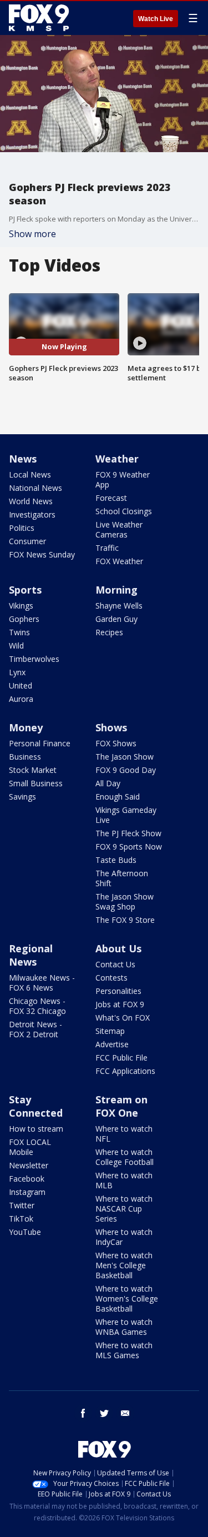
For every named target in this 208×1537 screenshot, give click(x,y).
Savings (22, 796)
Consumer (27, 541)
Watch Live (155, 19)
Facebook (26, 1178)
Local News (30, 474)
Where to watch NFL (124, 1133)
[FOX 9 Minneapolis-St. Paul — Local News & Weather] (41, 17)
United (20, 685)
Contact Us (115, 964)
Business (25, 756)
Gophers (24, 619)
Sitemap (110, 1031)
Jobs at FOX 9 (119, 1004)
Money (26, 727)
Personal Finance (39, 743)
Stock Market (33, 770)
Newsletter (28, 1165)
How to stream (36, 1128)
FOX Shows (115, 743)
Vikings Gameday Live (125, 815)
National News (35, 488)
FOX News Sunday (42, 554)
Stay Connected (36, 1106)
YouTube (25, 1232)
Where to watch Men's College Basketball (124, 1265)
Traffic (107, 548)
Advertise (112, 1044)
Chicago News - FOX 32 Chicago (37, 1006)
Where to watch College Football (124, 1157)
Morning (116, 589)
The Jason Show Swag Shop (124, 901)
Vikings (21, 605)
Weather (117, 458)
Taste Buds (115, 860)
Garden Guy (116, 619)
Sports (25, 589)
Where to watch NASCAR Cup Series (124, 1208)
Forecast (111, 498)
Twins (19, 632)
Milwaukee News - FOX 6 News (42, 982)
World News (31, 501)
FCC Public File (121, 1057)
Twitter (21, 1205)
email (125, 1413)
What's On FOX (122, 1017)
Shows (111, 727)
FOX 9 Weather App (122, 479)
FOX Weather (119, 561)
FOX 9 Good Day (125, 770)
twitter (104, 1413)
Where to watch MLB (124, 1180)
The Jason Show (124, 756)
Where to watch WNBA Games (124, 1327)
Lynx (17, 672)
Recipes (109, 632)
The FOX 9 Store (125, 920)
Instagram (27, 1192)
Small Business (36, 783)
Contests (111, 977)
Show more (32, 234)
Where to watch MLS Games (124, 1350)
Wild (16, 645)
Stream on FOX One (121, 1106)
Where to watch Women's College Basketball (126, 1298)
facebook (83, 1413)
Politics (21, 528)
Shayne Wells (119, 605)
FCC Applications (125, 1071)
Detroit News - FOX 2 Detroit (35, 1029)
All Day (107, 783)
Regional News (31, 955)
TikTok (21, 1218)
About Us (118, 948)
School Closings (123, 511)
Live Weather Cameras (119, 529)
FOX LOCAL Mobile (30, 1147)
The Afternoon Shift (121, 878)
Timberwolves (34, 659)
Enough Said (117, 796)
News (23, 458)
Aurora (21, 699)
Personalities (118, 991)
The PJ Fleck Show (128, 833)
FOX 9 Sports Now (128, 846)
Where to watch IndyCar (124, 1237)
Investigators (32, 514)
